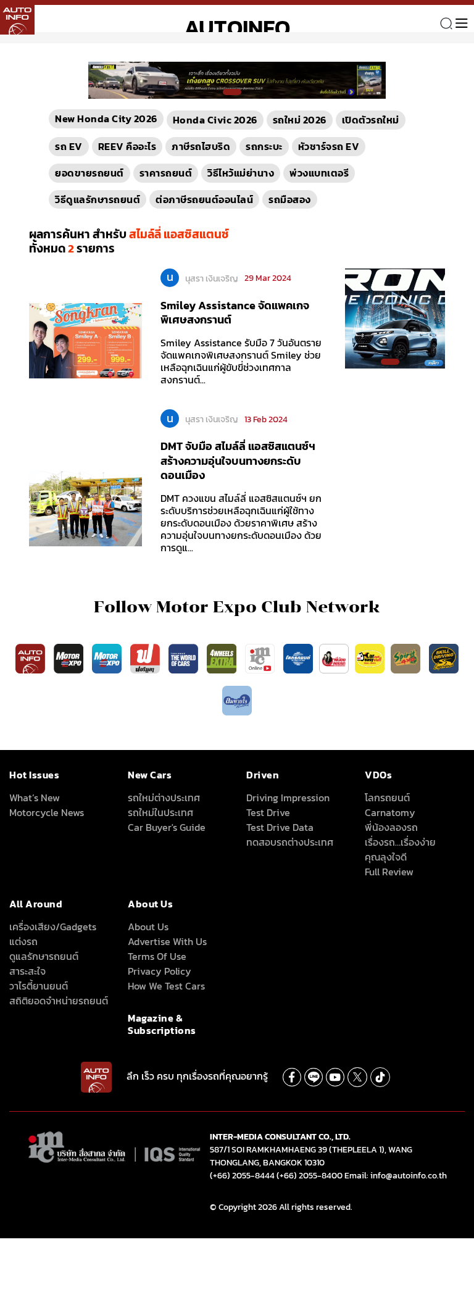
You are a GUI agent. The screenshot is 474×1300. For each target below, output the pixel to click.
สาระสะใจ (27, 971)
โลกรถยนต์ (387, 797)
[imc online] (261, 658)
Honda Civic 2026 (215, 119)
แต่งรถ (23, 941)
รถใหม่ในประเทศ (160, 812)
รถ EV (69, 146)
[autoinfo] (17, 17)
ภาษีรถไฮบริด (201, 146)
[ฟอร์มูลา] (146, 658)
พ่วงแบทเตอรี (319, 172)
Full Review (389, 871)
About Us (148, 926)
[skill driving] (444, 658)
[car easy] (370, 658)
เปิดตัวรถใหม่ (370, 119)
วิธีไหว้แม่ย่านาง (240, 172)
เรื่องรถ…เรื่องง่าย (400, 842)
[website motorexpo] (108, 658)
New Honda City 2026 (106, 118)
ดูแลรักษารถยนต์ (43, 956)
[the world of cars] (184, 658)
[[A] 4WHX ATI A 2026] (237, 80)
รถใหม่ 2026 (299, 119)
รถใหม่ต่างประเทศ (164, 797)
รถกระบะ (264, 146)
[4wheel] (223, 658)
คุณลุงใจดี (386, 856)
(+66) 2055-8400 (309, 1175)
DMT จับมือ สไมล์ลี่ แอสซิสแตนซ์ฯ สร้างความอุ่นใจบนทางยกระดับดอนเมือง (237, 460)
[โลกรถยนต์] (298, 658)
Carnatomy (390, 812)
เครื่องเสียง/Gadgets (52, 926)
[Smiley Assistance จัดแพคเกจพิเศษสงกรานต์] (85, 340)
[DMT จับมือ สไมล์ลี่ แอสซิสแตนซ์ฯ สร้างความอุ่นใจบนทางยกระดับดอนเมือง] (85, 508)
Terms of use (157, 956)
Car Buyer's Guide (167, 827)
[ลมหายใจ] (237, 700)
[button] (232, 92)
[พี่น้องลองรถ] (334, 658)
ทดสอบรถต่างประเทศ (289, 842)
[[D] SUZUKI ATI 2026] (395, 317)
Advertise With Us (167, 941)
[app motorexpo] (70, 658)
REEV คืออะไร (127, 146)
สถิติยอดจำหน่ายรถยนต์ (58, 1000)
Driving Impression (288, 797)
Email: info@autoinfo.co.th (395, 1175)
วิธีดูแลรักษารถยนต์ (97, 199)
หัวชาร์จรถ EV (329, 146)
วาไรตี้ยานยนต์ (38, 985)
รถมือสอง (289, 199)
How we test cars (166, 985)
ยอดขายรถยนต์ (89, 172)
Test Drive (268, 812)
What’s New (34, 797)
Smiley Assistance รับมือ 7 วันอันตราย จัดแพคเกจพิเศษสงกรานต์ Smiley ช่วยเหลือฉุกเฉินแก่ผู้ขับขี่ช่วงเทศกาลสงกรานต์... (241, 361)
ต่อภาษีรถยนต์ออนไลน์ (204, 199)
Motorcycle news (46, 812)
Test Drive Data (280, 827)
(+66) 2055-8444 (242, 1175)
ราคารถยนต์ (166, 172)
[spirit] (407, 658)
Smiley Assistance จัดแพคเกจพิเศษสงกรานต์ (234, 312)
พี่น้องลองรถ (391, 827)
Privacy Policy (159, 971)
